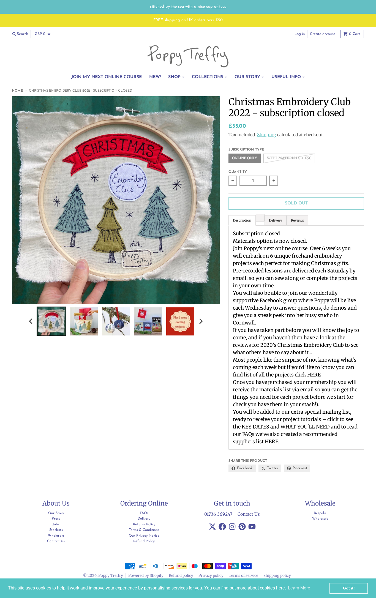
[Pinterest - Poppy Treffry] (242, 526)
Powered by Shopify (146, 575)
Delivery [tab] (275, 220)
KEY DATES (255, 427)
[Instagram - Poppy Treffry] (232, 526)
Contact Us (249, 514)
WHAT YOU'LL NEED (305, 427)
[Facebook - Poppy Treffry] (222, 526)
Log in (300, 34)
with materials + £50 (289, 158)
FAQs (248, 434)
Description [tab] (242, 220)
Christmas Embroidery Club (310, 345)
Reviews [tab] (297, 220)
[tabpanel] (296, 337)
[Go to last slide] (31, 321)
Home (17, 90)
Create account (322, 34)
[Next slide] (200, 321)
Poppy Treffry (110, 575)
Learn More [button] (299, 588)
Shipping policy (277, 575)
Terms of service (243, 575)
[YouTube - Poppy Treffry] (252, 526)
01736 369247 (218, 514)
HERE (314, 375)
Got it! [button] (349, 588)
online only (244, 158)
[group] (51, 321)
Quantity (237, 172)
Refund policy (181, 575)
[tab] (260, 218)
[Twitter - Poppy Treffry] (212, 526)
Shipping (266, 134)
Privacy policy (211, 575)
